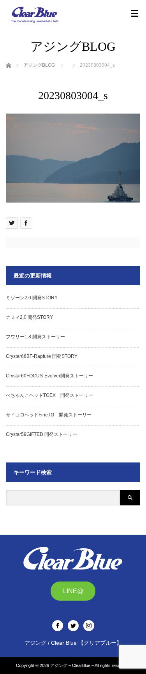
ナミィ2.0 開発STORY (29, 317)
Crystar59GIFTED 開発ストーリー (41, 434)
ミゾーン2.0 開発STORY (32, 298)
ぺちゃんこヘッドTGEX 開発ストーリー (49, 395)
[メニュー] (134, 13)
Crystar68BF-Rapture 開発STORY (41, 356)
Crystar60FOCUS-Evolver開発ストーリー (49, 376)
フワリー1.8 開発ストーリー (35, 337)
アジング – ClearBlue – (72, 665)
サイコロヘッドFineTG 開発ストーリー (48, 415)
